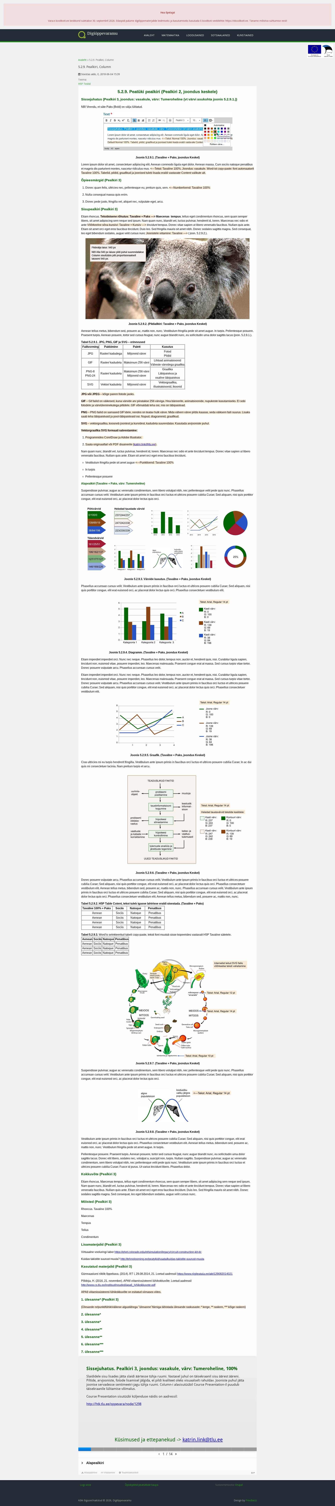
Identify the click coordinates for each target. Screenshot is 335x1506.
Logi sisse (85, 1484)
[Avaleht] (81, 34)
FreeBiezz (251, 1500)
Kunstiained (245, 35)
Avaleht (149, 35)
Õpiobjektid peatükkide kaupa (141, 1484)
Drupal (239, 1484)
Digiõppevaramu (102, 33)
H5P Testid (84, 83)
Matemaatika (170, 35)
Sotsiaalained (220, 35)
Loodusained (195, 35)
